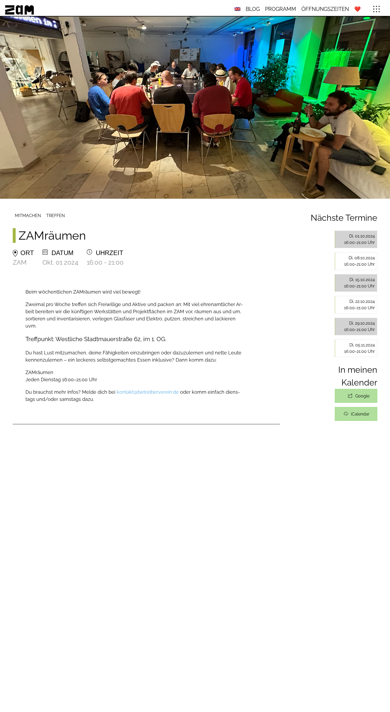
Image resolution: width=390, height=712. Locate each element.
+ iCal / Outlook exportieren (356, 414)
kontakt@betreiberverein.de (148, 392)
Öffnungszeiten (325, 9)
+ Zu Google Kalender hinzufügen (356, 396)
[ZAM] (66, 9)
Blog (253, 9)
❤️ (357, 9)
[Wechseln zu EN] (237, 9)
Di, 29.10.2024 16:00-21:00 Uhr (359, 326)
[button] (376, 9)
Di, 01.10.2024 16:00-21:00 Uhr (359, 239)
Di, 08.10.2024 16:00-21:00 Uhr (359, 261)
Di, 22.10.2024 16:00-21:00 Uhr (359, 304)
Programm (280, 9)
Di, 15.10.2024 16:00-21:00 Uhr (359, 283)
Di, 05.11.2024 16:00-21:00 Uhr (359, 348)
